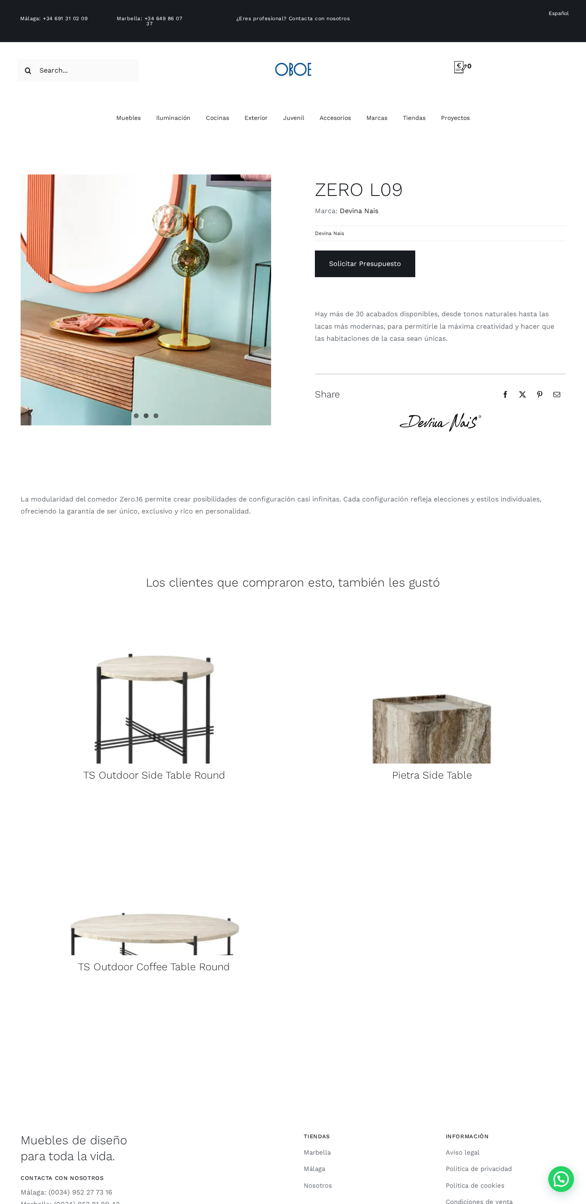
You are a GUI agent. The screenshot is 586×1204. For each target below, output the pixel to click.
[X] (522, 394)
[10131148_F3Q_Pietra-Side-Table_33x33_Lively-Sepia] (431, 608)
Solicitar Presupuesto (365, 264)
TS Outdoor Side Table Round (154, 775)
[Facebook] (505, 394)
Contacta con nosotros (319, 18)
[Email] (556, 394)
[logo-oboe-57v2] (293, 61)
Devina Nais (359, 211)
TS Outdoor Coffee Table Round (154, 967)
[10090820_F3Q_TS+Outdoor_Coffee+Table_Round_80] (154, 799)
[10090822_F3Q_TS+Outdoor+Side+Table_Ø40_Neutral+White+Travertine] (154, 608)
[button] (561, 1179)
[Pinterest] (539, 394)
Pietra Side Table (432, 775)
